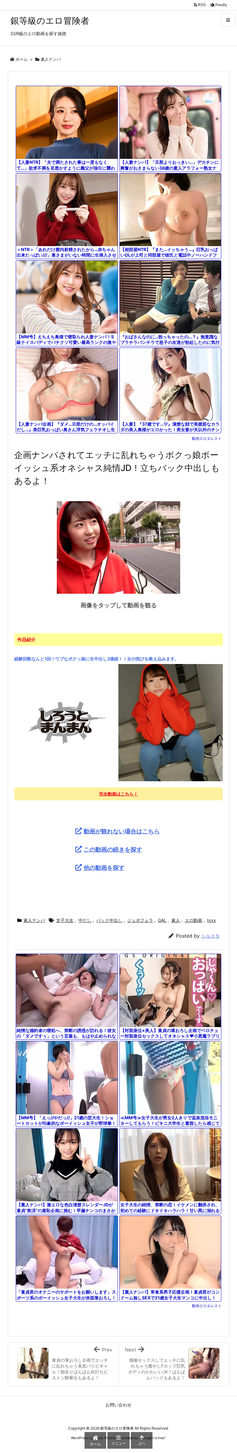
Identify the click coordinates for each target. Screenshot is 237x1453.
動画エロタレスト (207, 438)
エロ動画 (193, 920)
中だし (84, 920)
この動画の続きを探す (113, 849)
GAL (162, 920)
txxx (211, 920)
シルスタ (210, 936)
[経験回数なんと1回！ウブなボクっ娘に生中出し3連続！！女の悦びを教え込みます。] (118, 722)
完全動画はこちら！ (118, 793)
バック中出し (109, 920)
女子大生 (64, 920)
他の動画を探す (104, 867)
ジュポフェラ (140, 920)
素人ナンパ (51, 59)
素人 (175, 920)
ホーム (21, 59)
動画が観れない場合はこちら (122, 831)
